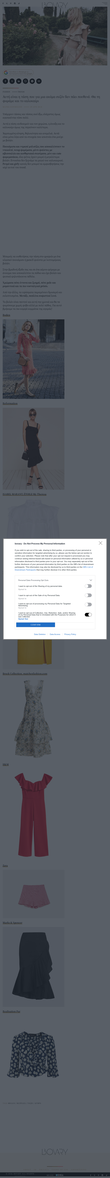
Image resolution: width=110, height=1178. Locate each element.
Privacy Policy (70, 634)
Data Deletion (40, 634)
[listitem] (55, 580)
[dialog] (55, 589)
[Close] (101, 543)
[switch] (88, 586)
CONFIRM (36, 625)
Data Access (55, 634)
